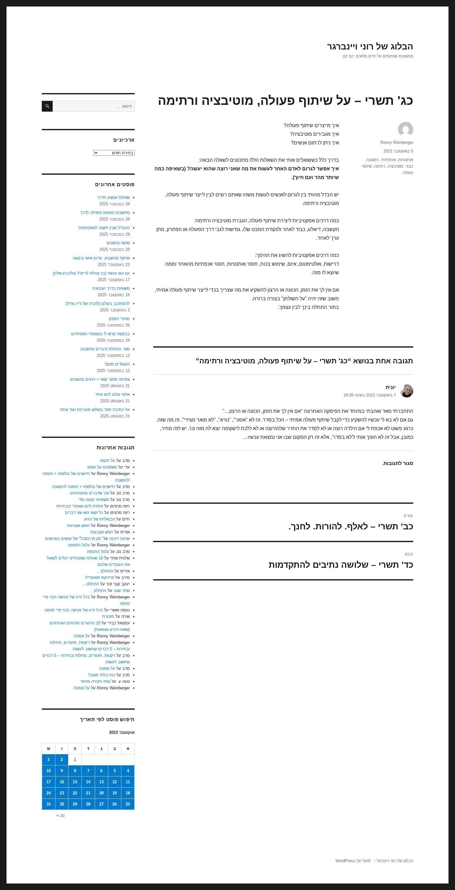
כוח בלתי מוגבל (101, 675)
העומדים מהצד (117, 364)
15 (75, 782)
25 (128, 804)
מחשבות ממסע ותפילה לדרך (105, 212)
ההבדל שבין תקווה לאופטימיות (104, 227)
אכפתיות (388, 159)
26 (114, 804)
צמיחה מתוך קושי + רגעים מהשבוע (100, 379)
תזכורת (108, 616)
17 (48, 782)
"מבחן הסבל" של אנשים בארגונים (73, 538)
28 (88, 804)
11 (128, 782)
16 (62, 782)
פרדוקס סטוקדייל (99, 577)
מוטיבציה (395, 166)
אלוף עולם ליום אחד (112, 394)
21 (88, 793)
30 (62, 804)
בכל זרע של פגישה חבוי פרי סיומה (74, 610)
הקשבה (372, 159)
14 (88, 782)
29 (75, 804)
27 (101, 804)
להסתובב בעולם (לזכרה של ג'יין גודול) (98, 303)
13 (101, 782)
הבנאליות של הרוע (99, 519)
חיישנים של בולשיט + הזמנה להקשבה (83, 486)
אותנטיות (405, 159)
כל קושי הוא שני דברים (84, 512)
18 (128, 793)
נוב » (60, 815)
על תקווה (107, 460)
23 (62, 793)
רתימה (379, 166)
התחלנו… (105, 571)
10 (48, 770)
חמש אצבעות (78, 525)
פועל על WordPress (353, 860)
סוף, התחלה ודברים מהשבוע (105, 349)
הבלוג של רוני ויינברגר (370, 46)
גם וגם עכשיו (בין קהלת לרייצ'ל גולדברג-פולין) (91, 273)
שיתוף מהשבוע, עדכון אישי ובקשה (101, 258)
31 (48, 804)
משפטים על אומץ (102, 467)
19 (114, 793)
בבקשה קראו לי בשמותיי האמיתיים (100, 334)
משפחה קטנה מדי (93, 499)
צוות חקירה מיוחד (95, 681)
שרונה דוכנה (119, 538)
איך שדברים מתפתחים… (87, 493)
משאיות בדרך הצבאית (111, 288)
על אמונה (82, 636)
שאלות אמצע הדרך (113, 197)
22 (75, 793)
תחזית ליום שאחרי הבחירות (79, 506)
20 (101, 793)
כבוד (409, 166)
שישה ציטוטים (118, 243)
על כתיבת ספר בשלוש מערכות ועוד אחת (95, 409)
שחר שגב (122, 590)
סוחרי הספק (119, 318)
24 (48, 793)
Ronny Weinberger (396, 142)
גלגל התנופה (79, 545)
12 (114, 782)
